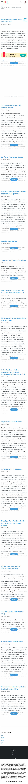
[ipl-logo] (6, 3)
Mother (2, 738)
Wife (2, 743)
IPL (2, 6)
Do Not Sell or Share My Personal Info (14, 781)
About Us (14, 753)
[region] (14, 771)
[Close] (26, 760)
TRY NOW (23, 55)
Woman (2, 740)
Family (2, 735)
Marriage (2, 737)
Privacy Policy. (15, 778)
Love (2, 742)
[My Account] (25, 2)
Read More (14, 145)
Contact (14, 755)
